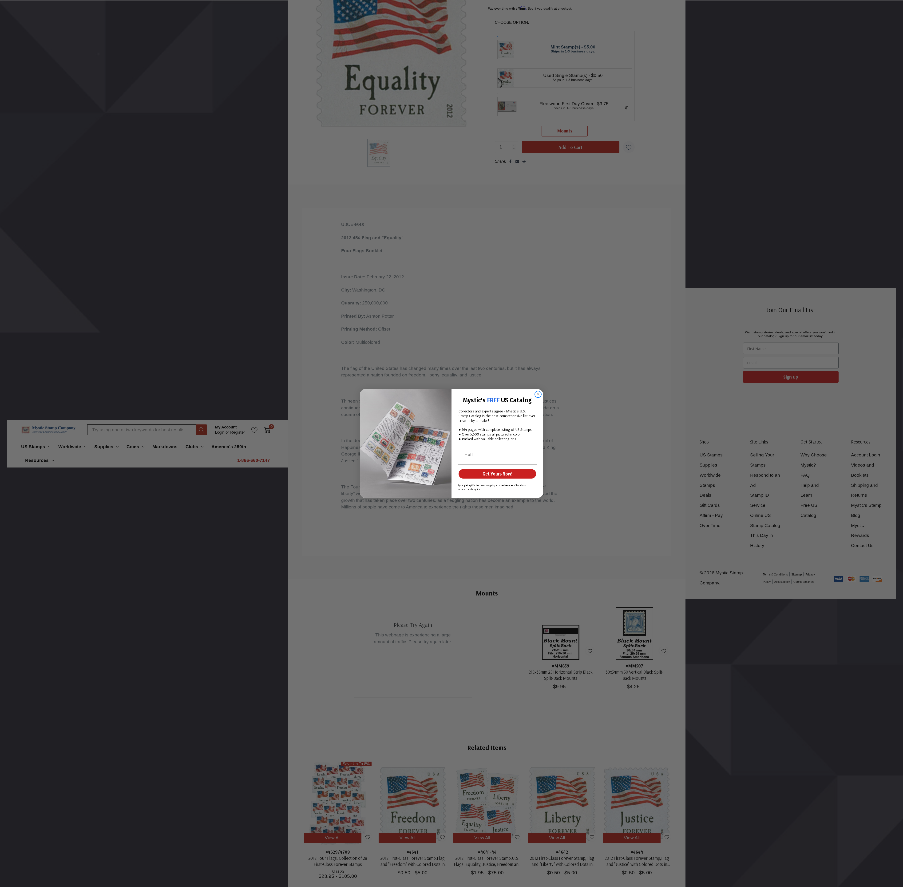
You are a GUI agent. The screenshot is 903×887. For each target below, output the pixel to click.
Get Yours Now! (497, 474)
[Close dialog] (538, 394)
